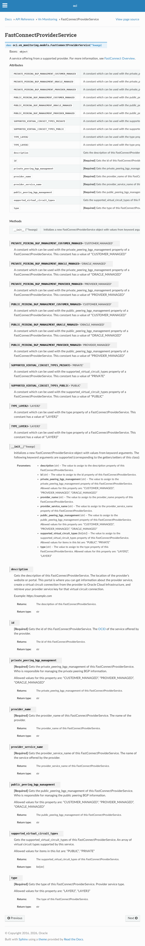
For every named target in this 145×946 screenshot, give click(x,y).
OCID (102, 629)
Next (131, 918)
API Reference (24, 19)
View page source (127, 19)
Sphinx (23, 939)
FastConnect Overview (119, 58)
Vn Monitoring (47, 19)
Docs (8, 19)
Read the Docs (73, 939)
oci (75, 5)
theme (43, 939)
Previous (16, 918)
